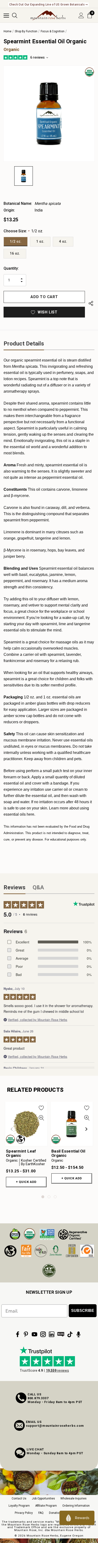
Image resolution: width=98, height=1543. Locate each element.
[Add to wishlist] (41, 1107)
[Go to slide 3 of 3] (55, 1196)
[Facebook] (17, 1334)
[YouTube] (34, 1334)
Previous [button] (11, 1129)
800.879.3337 (38, 1398)
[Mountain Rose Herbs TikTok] (70, 1334)
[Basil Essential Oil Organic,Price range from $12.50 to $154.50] (71, 1124)
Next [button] (86, 1129)
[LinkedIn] (51, 1334)
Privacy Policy (24, 1513)
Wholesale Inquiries (73, 1498)
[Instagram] (43, 1334)
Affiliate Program (46, 1505)
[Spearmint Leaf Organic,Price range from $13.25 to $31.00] (26, 1124)
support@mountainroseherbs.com (55, 1425)
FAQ (41, 1513)
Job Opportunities (43, 1498)
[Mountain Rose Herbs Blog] (60, 1334)
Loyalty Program (19, 1505)
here (30, 814)
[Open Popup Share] (90, 303)
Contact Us (19, 1498)
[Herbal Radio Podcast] (78, 1334)
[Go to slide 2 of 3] (49, 1196)
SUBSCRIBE (82, 1311)
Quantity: (11, 268)
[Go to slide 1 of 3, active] (42, 1196)
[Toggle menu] (6, 15)
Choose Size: (23, 231)
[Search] (14, 15)
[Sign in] (81, 15)
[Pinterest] (26, 1334)
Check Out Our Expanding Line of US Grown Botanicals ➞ (48, 4)
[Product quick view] (41, 1118)
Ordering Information (76, 1505)
